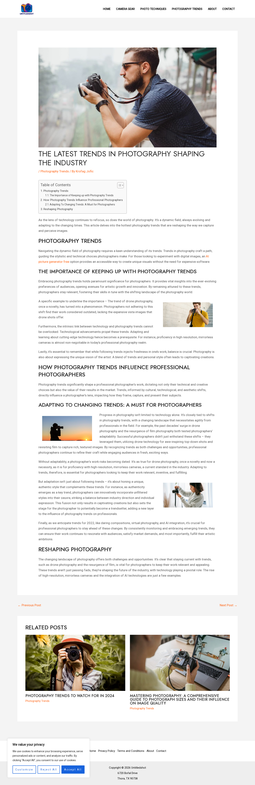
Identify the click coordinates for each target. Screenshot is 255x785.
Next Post (228, 605)
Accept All (73, 769)
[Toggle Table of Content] (118, 185)
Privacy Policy (106, 751)
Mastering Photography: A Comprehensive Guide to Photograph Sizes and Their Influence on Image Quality (179, 699)
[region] (48, 758)
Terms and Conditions (130, 751)
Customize (24, 769)
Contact (161, 751)
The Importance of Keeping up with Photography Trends (81, 195)
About (150, 751)
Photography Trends (55, 171)
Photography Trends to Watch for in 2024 (69, 696)
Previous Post (29, 605)
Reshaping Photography (58, 209)
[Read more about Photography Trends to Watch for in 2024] (75, 662)
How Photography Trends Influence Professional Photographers (83, 200)
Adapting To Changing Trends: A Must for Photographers (82, 204)
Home (92, 751)
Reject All (49, 769)
